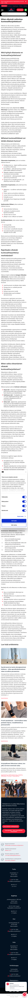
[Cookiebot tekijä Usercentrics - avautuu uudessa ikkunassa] (20, 472)
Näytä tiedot (20, 516)
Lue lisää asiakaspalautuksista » (13, 855)
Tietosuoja (12, 996)
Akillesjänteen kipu (13, 775)
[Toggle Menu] (2, 10)
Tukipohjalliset (15, 776)
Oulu (25, 6)
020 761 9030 (14, 879)
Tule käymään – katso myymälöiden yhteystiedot (14, 831)
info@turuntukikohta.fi (14, 881)
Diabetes (20, 775)
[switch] (24, 501)
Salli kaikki (14, 520)
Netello (16, 996)
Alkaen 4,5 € (8, 850)
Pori (20, 6)
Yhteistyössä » (14, 980)
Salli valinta (14, 525)
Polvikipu (9, 776)
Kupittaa (15, 6)
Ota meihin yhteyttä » (10, 860)
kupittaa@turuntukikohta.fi (14, 908)
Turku (9, 6)
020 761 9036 (14, 929)
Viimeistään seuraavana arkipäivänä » (14, 845)
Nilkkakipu (3, 776)
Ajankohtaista (4, 698)
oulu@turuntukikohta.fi (14, 954)
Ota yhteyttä (20, 9)
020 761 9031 (12, 906)
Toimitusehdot (14, 969)
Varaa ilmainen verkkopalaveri (10, 826)
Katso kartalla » (14, 876)
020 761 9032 (14, 952)
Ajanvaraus (4, 5)
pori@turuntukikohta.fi (14, 931)
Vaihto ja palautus (14, 971)
